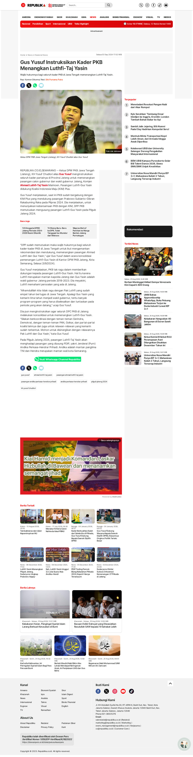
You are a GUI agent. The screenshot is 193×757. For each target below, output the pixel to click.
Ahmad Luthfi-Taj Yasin (34, 185)
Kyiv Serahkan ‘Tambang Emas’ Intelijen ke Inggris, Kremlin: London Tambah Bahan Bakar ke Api (150, 117)
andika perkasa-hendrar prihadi (74, 381)
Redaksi (44, 723)
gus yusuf (25, 375)
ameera (26, 17)
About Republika (27, 723)
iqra (83, 17)
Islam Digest (67, 694)
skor (59, 17)
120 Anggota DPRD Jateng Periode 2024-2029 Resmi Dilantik (32, 230)
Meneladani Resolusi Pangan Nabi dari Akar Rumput (149, 106)
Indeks (167, 17)
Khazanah (24, 694)
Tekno (43, 702)
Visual (43, 706)
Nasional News (41, 55)
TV (158, 17)
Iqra (43, 694)
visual (149, 17)
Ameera (23, 690)
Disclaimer (25, 727)
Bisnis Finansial (121, 17)
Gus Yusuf (65, 174)
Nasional (26, 24)
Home (22, 55)
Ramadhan (46, 710)
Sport (48, 24)
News (30, 55)
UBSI (70, 24)
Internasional (59, 24)
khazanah (72, 17)
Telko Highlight (81, 24)
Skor (64, 690)
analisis (104, 17)
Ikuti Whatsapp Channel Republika (60, 359)
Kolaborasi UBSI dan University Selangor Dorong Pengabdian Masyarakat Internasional (147, 151)
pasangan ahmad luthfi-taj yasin (70, 375)
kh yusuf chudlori (28, 388)
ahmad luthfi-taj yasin (43, 375)
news (93, 17)
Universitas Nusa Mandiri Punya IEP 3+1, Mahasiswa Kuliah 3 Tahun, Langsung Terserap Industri (150, 176)
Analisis (44, 698)
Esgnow (24, 706)
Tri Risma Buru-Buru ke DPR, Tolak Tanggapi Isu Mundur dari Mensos (57, 232)
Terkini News (131, 243)
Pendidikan (37, 24)
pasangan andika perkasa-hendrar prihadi (38, 381)
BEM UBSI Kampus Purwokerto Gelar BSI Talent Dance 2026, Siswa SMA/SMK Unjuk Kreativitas (150, 163)
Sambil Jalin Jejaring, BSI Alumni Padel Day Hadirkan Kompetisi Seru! (150, 128)
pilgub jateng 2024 (99, 381)
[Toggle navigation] (23, 5)
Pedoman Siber (68, 723)
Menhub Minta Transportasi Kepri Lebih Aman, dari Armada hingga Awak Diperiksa (149, 139)
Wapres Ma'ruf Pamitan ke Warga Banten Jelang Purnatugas (81, 232)
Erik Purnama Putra (54, 79)
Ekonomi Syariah (43, 17)
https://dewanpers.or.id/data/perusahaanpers (43, 742)
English (65, 706)
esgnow (137, 17)
